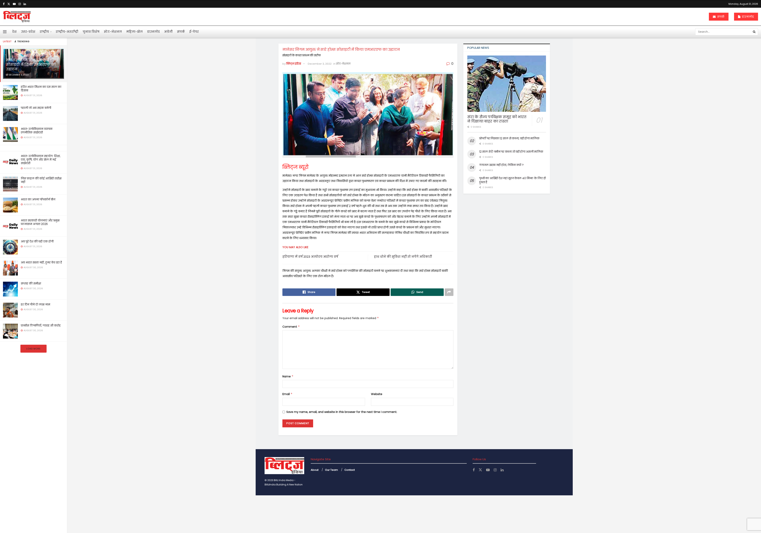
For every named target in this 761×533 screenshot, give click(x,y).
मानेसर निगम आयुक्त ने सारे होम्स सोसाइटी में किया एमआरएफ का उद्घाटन (32, 65)
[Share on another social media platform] (449, 292)
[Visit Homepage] (17, 17)
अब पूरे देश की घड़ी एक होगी (37, 241)
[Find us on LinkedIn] (25, 4)
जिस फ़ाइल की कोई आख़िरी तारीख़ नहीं (41, 180)
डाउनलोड (747, 17)
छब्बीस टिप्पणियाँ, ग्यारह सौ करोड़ (41, 325)
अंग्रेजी (168, 32)
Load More (33, 348)
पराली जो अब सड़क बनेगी (36, 108)
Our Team (331, 470)
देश (14, 32)
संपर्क (720, 17)
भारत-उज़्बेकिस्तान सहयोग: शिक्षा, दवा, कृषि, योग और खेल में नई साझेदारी (40, 159)
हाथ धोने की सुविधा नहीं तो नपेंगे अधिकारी (403, 257)
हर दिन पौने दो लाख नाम (35, 304)
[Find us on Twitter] (8, 4)
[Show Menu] (5, 31)
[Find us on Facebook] (4, 4)
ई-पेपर (194, 32)
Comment (291, 327)
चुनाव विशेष (91, 32)
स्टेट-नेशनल (113, 32)
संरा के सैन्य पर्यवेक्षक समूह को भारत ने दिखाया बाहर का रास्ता (496, 119)
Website (376, 394)
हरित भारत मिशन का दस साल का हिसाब (41, 88)
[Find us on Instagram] (19, 4)
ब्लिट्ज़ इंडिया (293, 64)
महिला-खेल (134, 32)
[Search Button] (754, 31)
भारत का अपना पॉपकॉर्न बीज (38, 199)
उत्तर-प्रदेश (28, 32)
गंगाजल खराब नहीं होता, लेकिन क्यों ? (501, 165)
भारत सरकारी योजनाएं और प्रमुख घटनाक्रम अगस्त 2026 (40, 222)
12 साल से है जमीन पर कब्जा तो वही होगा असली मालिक (511, 152)
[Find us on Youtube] (14, 4)
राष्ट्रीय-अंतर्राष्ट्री (67, 32)
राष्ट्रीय (44, 32)
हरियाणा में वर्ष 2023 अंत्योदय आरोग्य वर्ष (310, 257)
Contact (349, 470)
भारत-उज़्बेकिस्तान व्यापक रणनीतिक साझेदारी (37, 130)
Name (288, 376)
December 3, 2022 (320, 64)
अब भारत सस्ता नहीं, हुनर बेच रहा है (41, 262)
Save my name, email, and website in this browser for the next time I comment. (341, 412)
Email (287, 394)
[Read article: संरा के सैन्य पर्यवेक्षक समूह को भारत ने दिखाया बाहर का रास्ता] (506, 84)
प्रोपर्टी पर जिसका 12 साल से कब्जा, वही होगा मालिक (509, 138)
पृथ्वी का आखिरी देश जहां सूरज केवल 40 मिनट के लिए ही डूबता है (512, 180)
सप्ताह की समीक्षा (31, 283)
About (314, 470)
